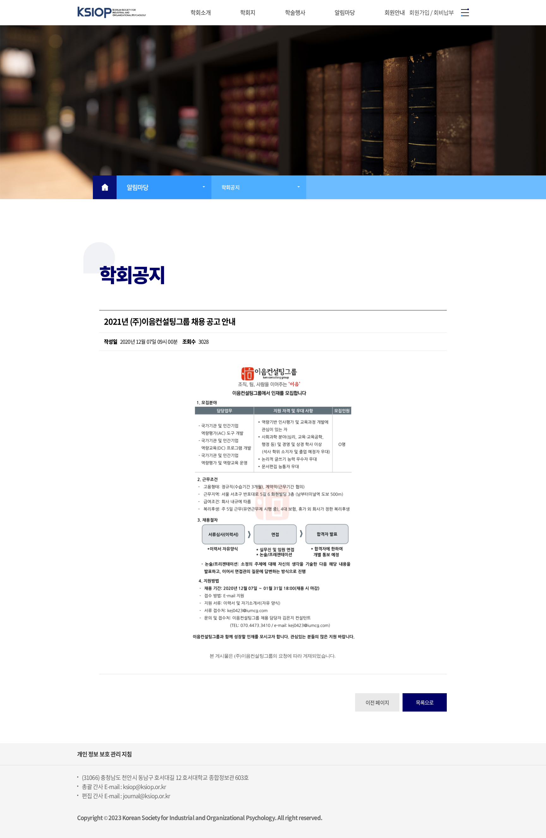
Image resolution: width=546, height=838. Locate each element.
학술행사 (295, 12)
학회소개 (201, 12)
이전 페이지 (377, 702)
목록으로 (425, 702)
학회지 (248, 12)
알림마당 (345, 12)
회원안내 (395, 12)
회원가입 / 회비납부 (431, 12)
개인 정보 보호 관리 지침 (104, 754)
